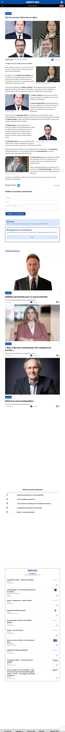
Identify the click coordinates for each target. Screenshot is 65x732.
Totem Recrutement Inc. (11, 665)
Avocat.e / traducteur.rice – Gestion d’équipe (19, 600)
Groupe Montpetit (10, 583)
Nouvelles (8, 13)
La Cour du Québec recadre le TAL (26, 499)
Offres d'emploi (32, 6)
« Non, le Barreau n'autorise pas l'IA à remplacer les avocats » (34, 503)
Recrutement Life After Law (12, 613)
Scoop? (61, 5)
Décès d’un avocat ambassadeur (26, 512)
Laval (22, 67)
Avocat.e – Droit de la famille (15, 630)
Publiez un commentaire (15, 214)
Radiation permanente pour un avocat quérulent (30, 495)
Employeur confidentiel (11, 645)
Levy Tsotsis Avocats (11, 678)
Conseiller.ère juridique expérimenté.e (17, 650)
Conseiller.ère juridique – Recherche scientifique (20, 580)
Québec (16, 67)
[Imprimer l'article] (59, 302)
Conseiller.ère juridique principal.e (16, 610)
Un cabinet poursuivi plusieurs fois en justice (29, 508)
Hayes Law (9, 596)
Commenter (34, 302)
